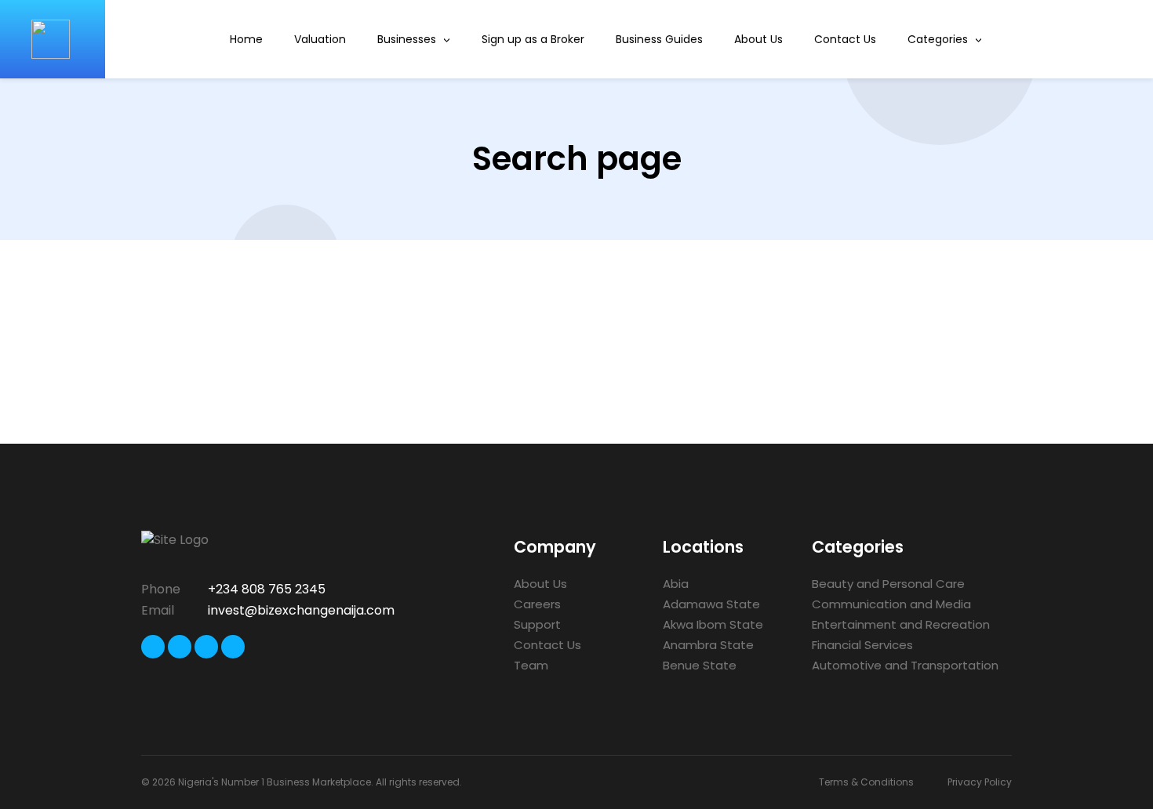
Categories (937, 39)
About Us (758, 39)
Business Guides (659, 39)
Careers (537, 604)
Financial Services (862, 645)
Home (246, 39)
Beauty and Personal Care (888, 583)
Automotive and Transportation (905, 665)
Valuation (320, 39)
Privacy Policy (979, 782)
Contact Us (845, 39)
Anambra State (708, 645)
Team (531, 665)
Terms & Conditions (866, 782)
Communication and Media (891, 604)
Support (537, 624)
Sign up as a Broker (533, 39)
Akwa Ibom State (713, 624)
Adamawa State (711, 604)
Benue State (700, 665)
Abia (676, 583)
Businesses (406, 39)
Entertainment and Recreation (901, 624)
